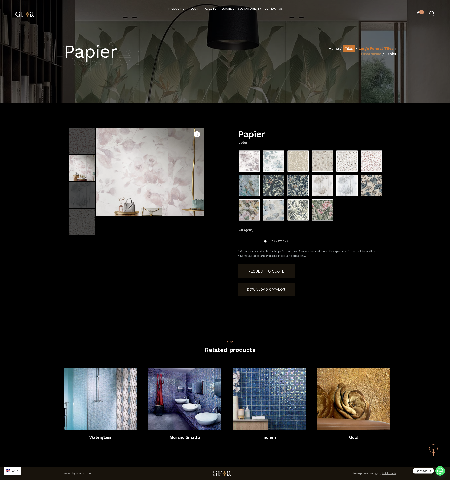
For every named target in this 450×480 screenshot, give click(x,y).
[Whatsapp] (440, 471)
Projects (209, 8)
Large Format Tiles (376, 48)
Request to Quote (266, 271)
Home (334, 48)
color (243, 142)
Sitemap (357, 473)
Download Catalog (266, 289)
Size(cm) (246, 230)
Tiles (349, 48)
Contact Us (274, 8)
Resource (227, 8)
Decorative (371, 54)
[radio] (249, 161)
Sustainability (249, 8)
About (193, 8)
